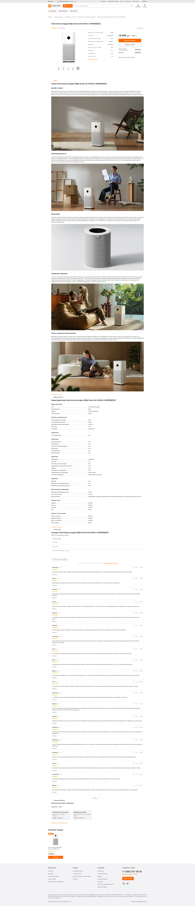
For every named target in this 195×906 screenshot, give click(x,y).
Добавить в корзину (130, 40)
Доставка (103, 1)
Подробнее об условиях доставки (59, 822)
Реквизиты (100, 881)
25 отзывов (62, 28)
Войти (145, 1)
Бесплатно (138, 49)
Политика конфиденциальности (106, 884)
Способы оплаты (77, 873)
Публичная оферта (102, 887)
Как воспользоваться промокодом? (82, 876)
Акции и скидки (52, 879)
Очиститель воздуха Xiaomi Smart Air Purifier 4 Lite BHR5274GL (55, 848)
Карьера (100, 876)
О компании (135, 1)
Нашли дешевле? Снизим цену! (55, 881)
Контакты (128, 1)
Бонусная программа (53, 876)
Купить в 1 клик (129, 44)
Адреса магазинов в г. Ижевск (130, 874)
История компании (102, 873)
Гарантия (75, 879)
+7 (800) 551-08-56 (63, 1)
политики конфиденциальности (111, 563)
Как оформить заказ (113, 1)
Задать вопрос (128, 878)
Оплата (122, 1)
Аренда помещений (102, 879)
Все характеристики (93, 59)
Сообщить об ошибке (56, 527)
